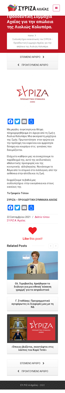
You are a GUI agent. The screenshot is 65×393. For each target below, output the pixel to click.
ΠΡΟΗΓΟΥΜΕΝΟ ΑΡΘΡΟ (34, 65)
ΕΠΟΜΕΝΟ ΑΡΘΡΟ (30, 57)
